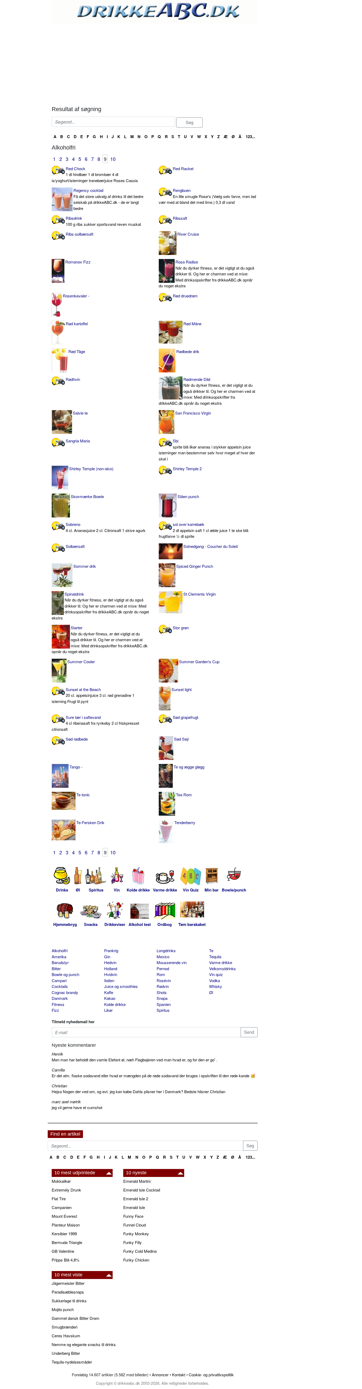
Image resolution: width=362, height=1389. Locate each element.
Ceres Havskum (66, 1335)
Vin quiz (216, 974)
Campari (59, 980)
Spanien (164, 1004)
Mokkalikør (61, 1181)
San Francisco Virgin (193, 413)
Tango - (75, 767)
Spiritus (163, 1010)
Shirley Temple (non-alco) (91, 468)
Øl (211, 992)
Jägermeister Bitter (68, 1283)
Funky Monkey (136, 1233)
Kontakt (178, 1374)
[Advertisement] (155, 63)
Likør (108, 1010)
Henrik (57, 1054)
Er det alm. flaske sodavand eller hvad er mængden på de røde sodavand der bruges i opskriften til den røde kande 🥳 (153, 1075)
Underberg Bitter (66, 1353)
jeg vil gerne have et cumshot (77, 1107)
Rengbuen (207, 196)
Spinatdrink (100, 606)
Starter (100, 639)
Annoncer (160, 1374)
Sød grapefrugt (185, 717)
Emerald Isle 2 (135, 1198)
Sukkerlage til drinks (69, 1300)
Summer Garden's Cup (199, 661)
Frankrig (111, 950)
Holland (110, 968)
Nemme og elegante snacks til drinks (84, 1344)
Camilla (58, 1069)
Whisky (215, 986)
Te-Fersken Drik (90, 822)
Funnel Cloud (134, 1225)
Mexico (163, 956)
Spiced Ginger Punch (194, 566)
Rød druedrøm (185, 295)
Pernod (163, 968)
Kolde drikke (115, 1004)
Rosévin (164, 980)
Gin (107, 956)
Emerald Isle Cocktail (141, 1190)
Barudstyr (60, 962)
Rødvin (163, 986)
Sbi (207, 449)
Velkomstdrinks (222, 968)
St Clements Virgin (199, 594)
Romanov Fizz (78, 262)
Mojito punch (63, 1309)
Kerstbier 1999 (64, 1233)
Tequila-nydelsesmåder (72, 1362)
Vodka (214, 980)
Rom (161, 974)
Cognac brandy (65, 992)
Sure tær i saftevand (95, 723)
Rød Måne (192, 323)
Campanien (62, 1207)
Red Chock (95, 174)
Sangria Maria (78, 440)
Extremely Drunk (66, 1190)
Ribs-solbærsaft (79, 234)
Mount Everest (64, 1216)
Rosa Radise (206, 273)
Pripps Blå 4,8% (65, 1260)
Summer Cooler (81, 661)
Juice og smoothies (121, 986)
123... (250, 136)
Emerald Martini (137, 1181)
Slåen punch (188, 496)
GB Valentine (63, 1251)
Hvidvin (110, 974)
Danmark (60, 998)
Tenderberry (184, 822)
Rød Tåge (76, 351)
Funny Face (133, 1216)
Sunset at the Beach (93, 695)
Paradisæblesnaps (68, 1292)
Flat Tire (59, 1198)
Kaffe (108, 992)
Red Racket (183, 168)
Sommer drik (84, 566)
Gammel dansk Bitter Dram (75, 1318)
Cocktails (60, 986)
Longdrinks (166, 950)
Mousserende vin (172, 962)
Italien (109, 980)
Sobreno (105, 527)
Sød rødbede (77, 739)
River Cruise (188, 234)
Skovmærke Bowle (87, 496)
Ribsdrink (103, 221)
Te (211, 950)
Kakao (109, 998)
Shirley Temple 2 (187, 468)
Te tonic (83, 794)
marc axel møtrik (66, 1101)
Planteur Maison (66, 1225)
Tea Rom (184, 794)
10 (113, 158)
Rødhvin (73, 379)
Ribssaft (180, 218)
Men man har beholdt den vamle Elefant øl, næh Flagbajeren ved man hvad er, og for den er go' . (134, 1059)
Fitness (58, 1004)
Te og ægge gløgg (189, 767)
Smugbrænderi (64, 1327)
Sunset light (181, 689)
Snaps (162, 998)
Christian (59, 1085)
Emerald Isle (134, 1207)
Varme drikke (220, 962)
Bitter (56, 968)
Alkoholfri (60, 950)
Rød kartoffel (77, 323)
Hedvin (110, 962)
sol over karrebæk (203, 530)
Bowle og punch (65, 974)
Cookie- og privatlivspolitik (211, 1374)
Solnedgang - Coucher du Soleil (210, 546)
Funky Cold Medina (140, 1251)
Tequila (215, 956)
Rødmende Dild (207, 391)
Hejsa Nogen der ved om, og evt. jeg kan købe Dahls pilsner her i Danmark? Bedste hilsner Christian (138, 1091)
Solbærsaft (75, 546)
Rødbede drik (187, 351)
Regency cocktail (108, 199)
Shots (162, 992)
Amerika (59, 956)
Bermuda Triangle (67, 1242)
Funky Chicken (136, 1260)
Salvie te (80, 413)
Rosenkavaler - (76, 295)
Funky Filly (132, 1242)
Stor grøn (181, 627)
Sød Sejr (181, 739)
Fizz (55, 1010)
